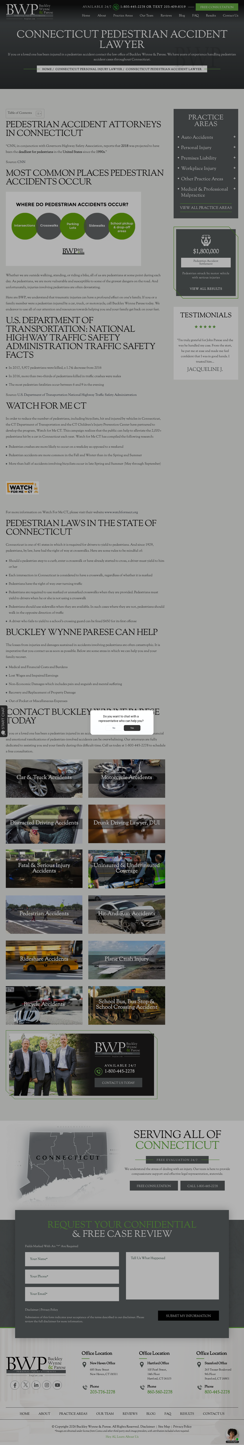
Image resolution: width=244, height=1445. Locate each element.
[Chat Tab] (122, 722)
